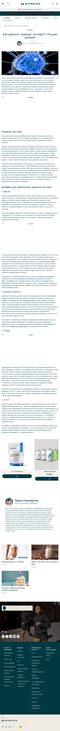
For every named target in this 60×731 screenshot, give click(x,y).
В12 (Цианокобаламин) (27, 300)
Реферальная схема (50, 654)
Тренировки (45, 18)
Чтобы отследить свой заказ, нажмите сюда (9, 679)
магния (12, 213)
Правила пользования (35, 677)
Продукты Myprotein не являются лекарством (23, 684)
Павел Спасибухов (26, 500)
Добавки (7, 18)
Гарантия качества (37, 656)
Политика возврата (9, 666)
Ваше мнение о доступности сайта (37, 693)
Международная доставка (9, 672)
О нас (33, 653)
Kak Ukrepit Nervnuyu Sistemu (21, 25)
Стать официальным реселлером (38, 683)
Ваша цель (21, 665)
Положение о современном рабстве (36, 663)
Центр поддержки (9, 663)
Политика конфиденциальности (38, 670)
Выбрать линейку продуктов (23, 670)
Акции (48, 659)
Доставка (6, 685)
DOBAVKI (30, 30)
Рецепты (17, 18)
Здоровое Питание (31, 18)
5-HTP (4, 404)
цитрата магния (50, 261)
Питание (20, 651)
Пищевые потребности (21, 676)
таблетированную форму (19, 326)
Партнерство (35, 688)
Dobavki (10, 25)
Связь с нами (8, 659)
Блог (19, 661)
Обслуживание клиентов (8, 654)
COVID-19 (35, 698)
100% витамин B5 (17, 471)
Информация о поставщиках (36, 707)
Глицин (4, 367)
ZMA (3, 281)
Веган (55, 18)
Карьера (34, 702)
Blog (5, 25)
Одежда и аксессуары (21, 656)
